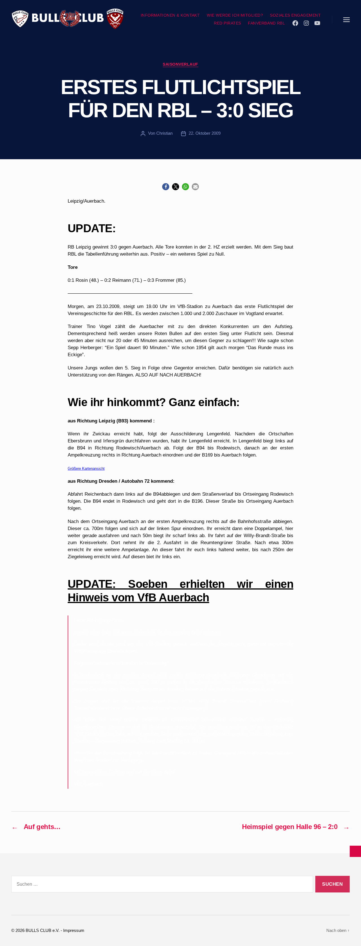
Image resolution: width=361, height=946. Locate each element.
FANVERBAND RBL (266, 23)
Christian (164, 133)
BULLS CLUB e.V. (43, 930)
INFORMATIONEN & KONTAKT (170, 15)
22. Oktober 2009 (205, 133)
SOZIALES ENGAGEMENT (295, 15)
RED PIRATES (227, 23)
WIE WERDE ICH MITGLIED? (235, 15)
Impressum (73, 930)
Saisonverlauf (180, 64)
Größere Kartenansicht (86, 468)
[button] (165, 186)
